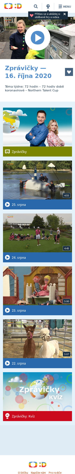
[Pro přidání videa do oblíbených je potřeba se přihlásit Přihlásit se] (69, 72)
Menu (67, 6)
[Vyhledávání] (36, 6)
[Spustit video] (37, 38)
